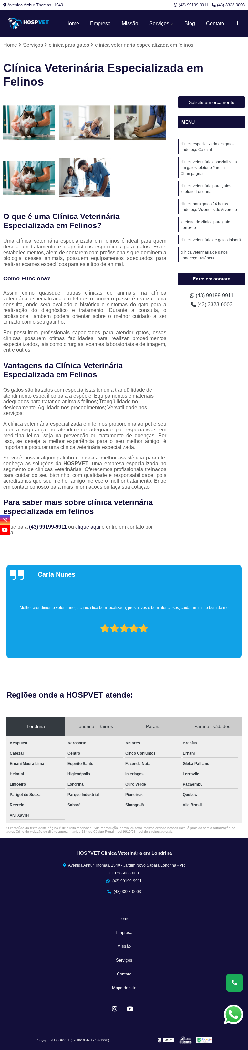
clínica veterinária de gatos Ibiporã (211, 240)
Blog (189, 23)
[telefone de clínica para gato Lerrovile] (85, 178)
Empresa (100, 23)
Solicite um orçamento (211, 102)
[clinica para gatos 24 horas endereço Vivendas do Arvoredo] (29, 178)
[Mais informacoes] (237, 23)
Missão (130, 23)
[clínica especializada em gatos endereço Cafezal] (29, 122)
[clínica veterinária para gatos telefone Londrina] (140, 122)
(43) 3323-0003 (230, 5)
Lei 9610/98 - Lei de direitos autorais (145, 831)
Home (72, 23)
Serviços (159, 23)
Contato (215, 23)
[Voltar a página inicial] (28, 23)
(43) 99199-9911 (192, 5)
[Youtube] (130, 1009)
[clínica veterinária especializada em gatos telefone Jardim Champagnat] (85, 122)
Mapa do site (124, 987)
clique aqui (87, 527)
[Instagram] (114, 1009)
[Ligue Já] (234, 983)
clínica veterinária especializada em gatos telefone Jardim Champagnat (209, 168)
